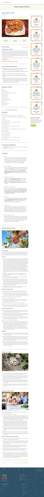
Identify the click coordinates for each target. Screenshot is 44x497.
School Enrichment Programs (5, 485)
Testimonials (23, 488)
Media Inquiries (24, 492)
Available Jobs (24, 490)
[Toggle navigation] (41, 2)
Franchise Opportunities (25, 493)
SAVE (16, 17)
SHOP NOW (33, 125)
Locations (23, 491)
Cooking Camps (4, 487)
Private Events (3, 489)
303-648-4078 (23, 478)
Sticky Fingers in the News (25, 486)
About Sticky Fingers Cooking (25, 485)
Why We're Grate (24, 487)
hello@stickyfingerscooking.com (25, 479)
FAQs (2, 488)
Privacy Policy (23, 494)
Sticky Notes (3, 492)
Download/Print (24, 17)
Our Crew (23, 489)
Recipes (3, 490)
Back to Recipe (24, 228)
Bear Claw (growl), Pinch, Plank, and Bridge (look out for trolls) (16, 71)
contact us (39, 470)
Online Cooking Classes (5, 486)
